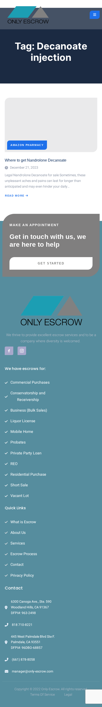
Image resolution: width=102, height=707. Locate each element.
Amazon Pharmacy (27, 145)
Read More (16, 195)
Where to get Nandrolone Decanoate (35, 160)
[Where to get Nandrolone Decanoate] (51, 125)
